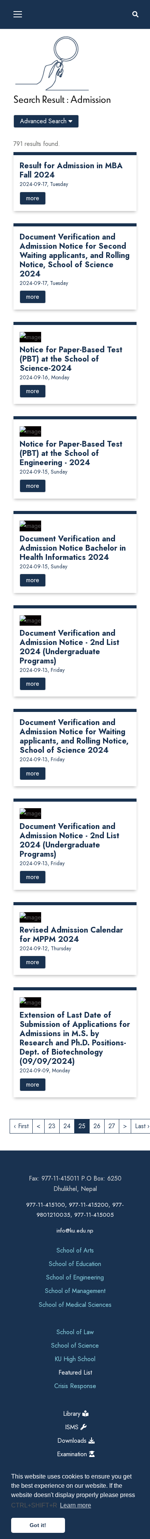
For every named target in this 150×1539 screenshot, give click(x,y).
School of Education (75, 1263)
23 (51, 1126)
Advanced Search (44, 121)
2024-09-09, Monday (45, 1070)
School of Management (75, 1290)
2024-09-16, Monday (44, 377)
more (32, 198)
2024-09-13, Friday (42, 670)
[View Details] (30, 336)
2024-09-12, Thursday (45, 948)
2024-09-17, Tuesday (44, 184)
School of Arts (75, 1250)
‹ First (21, 1126)
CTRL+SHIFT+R (35, 1505)
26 (96, 1126)
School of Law (75, 1332)
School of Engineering (75, 1277)
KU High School (75, 1359)
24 (66, 1126)
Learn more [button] (75, 1505)
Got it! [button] (38, 1525)
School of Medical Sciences (75, 1304)
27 (111, 1126)
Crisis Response (75, 1386)
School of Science (75, 1345)
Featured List (75, 1372)
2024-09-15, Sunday (43, 472)
